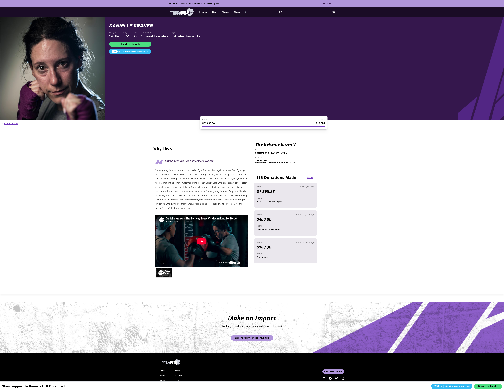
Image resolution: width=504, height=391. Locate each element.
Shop (237, 12)
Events (203, 12)
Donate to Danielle (130, 44)
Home (162, 370)
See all (310, 177)
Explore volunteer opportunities (252, 338)
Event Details (11, 123)
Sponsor (178, 375)
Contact (178, 380)
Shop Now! (326, 3)
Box (214, 12)
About (225, 12)
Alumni (163, 380)
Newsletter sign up (333, 371)
